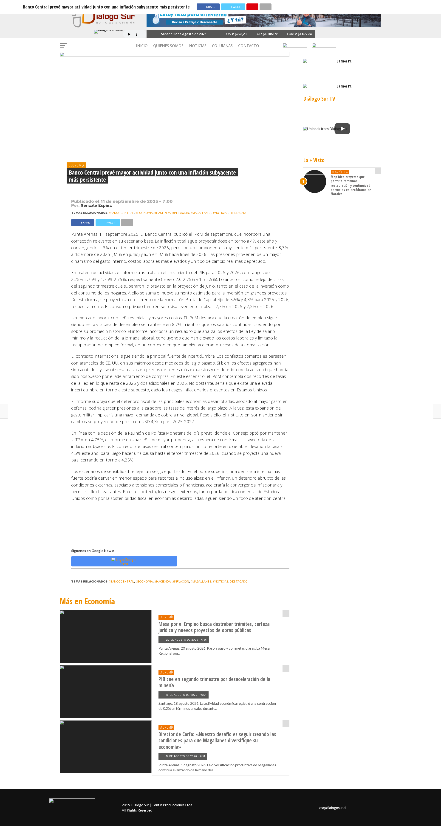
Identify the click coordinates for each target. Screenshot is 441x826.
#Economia (144, 213)
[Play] (342, 128)
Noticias (197, 45)
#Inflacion (180, 213)
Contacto (248, 45)
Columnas (222, 45)
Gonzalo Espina (96, 205)
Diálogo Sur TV (319, 98)
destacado (239, 213)
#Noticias (220, 213)
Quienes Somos (168, 45)
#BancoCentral (121, 213)
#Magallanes (201, 213)
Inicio (142, 45)
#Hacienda (162, 213)
